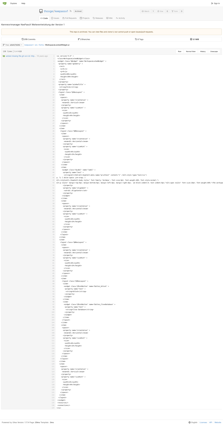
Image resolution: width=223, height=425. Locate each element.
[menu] (192, 422)
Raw (179, 51)
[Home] (4, 3)
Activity (122, 18)
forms (41, 45)
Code (45, 18)
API (210, 422)
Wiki (111, 18)
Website (217, 422)
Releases (99, 18)
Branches (85, 39)
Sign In (217, 3)
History (203, 51)
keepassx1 (61, 11)
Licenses (203, 422)
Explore (13, 3)
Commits (29, 39)
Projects (86, 18)
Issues (56, 18)
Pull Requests (71, 18)
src (36, 45)
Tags (140, 39)
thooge (48, 11)
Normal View (191, 51)
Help (23, 3)
